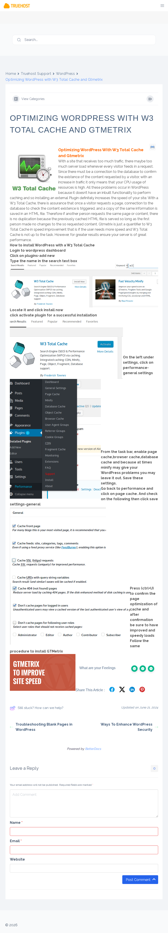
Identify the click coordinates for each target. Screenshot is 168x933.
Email (16, 841)
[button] (162, 5)
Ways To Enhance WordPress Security (126, 727)
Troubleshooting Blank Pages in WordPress (44, 727)
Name (16, 823)
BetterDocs (93, 749)
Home (10, 74)
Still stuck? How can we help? (40, 708)
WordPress (65, 74)
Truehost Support (36, 74)
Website (17, 859)
